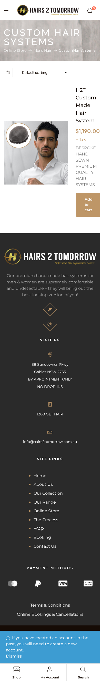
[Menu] (6, 10)
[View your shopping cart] (89, 10)
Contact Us (45, 546)
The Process (46, 519)
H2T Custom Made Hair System (86, 105)
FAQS (39, 528)
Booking (42, 537)
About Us (43, 484)
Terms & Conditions (50, 605)
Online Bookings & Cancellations (50, 614)
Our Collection (48, 493)
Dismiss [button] (14, 656)
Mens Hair (43, 50)
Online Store (15, 50)
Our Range (45, 502)
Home (40, 475)
